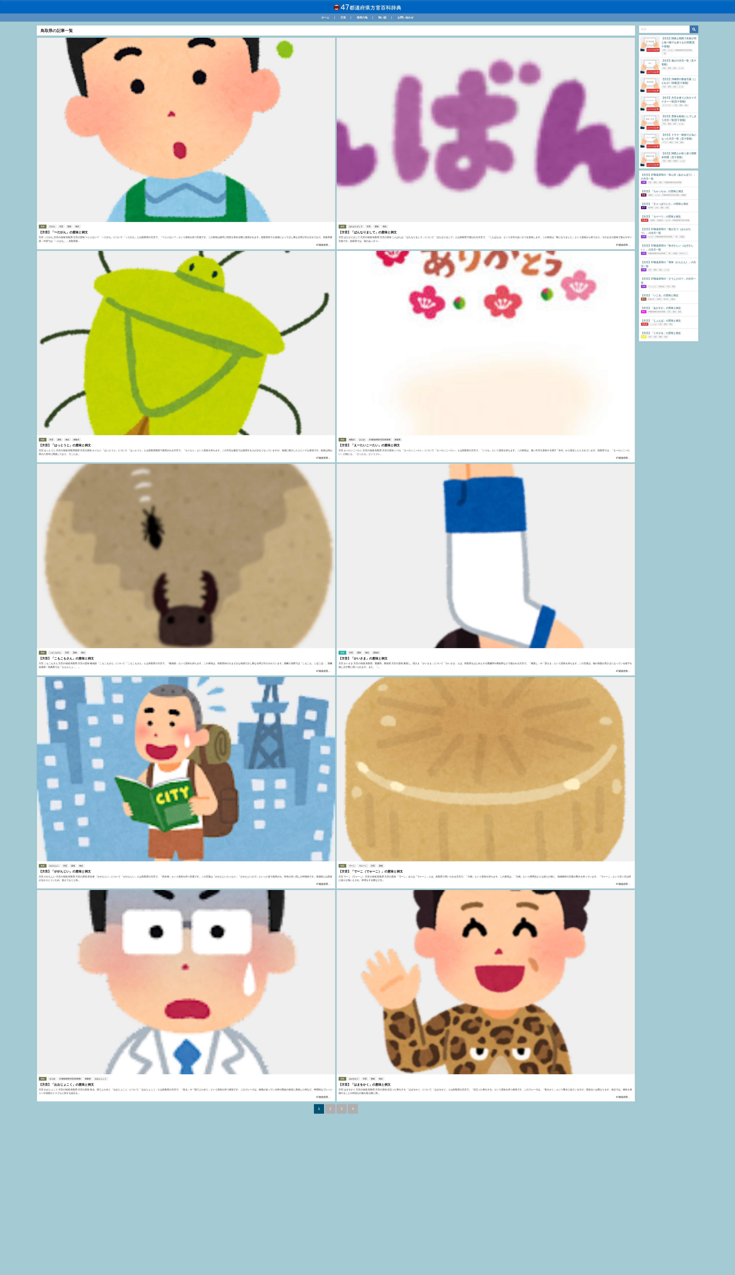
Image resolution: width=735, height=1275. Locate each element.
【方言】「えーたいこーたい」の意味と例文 (369, 445)
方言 (343, 17)
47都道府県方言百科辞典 (329, 245)
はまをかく (354, 1079)
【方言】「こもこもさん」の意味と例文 (66, 658)
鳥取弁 (76, 440)
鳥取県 (397, 440)
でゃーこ (363, 866)
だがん (52, 226)
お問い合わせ (406, 17)
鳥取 (43, 226)
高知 (342, 653)
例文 (77, 226)
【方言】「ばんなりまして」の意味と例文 (368, 232)
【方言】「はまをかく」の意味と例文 (365, 1084)
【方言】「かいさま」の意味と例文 (363, 658)
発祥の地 (362, 17)
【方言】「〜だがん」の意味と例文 (63, 232)
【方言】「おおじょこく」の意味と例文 (66, 1084)
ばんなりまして (356, 226)
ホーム (325, 17)
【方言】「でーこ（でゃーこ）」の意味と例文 (371, 871)
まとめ (362, 440)
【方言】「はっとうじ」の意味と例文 (65, 445)
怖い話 (382, 17)
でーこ (352, 866)
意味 (69, 226)
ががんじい (54, 866)
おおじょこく (100, 1079)
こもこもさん (55, 653)
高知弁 (376, 653)
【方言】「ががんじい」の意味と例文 (65, 871)
